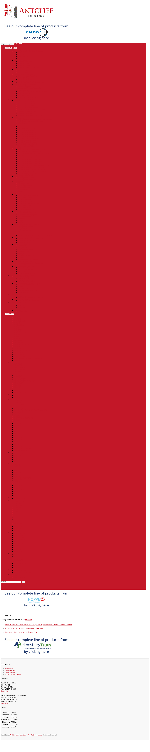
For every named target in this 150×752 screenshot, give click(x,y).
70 (19, 126)
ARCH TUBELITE (21, 357)
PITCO (16, 518)
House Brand (18, 435)
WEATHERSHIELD (21, 570)
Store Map (4, 691)
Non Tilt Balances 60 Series (28, 102)
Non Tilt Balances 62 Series (28, 108)
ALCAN (17, 327)
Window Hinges (24, 93)
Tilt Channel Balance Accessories (29, 151)
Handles (17, 69)
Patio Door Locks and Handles (29, 203)
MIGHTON (18, 480)
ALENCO (17, 331)
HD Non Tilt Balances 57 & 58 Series (31, 110)
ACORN (17, 317)
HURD (16, 441)
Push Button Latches (25, 226)
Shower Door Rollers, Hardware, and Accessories (35, 235)
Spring (16, 118)
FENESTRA (18, 401)
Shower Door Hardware (22, 234)
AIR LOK (17, 323)
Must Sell (21, 307)
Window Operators (24, 86)
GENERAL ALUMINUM (23, 418)
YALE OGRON (19, 578)
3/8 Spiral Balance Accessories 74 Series (32, 159)
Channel (17, 100)
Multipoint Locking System (27, 215)
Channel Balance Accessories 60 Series (31, 149)
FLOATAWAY (19, 405)
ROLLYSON (18, 528)
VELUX (17, 567)
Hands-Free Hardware (21, 277)
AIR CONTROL (20, 321)
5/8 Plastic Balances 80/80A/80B (29, 138)
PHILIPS (17, 516)
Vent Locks (22, 54)
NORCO (17, 491)
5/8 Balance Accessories (26, 157)
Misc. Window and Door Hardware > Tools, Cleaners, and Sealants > (38, 625)
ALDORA (18, 329)
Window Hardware (16, 50)
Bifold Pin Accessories (26, 256)
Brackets (21, 258)
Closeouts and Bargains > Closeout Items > (24, 628)
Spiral (16, 125)
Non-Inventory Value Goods (28, 285)
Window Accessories (21, 90)
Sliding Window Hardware (23, 75)
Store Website (10, 672)
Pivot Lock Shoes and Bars (27, 291)
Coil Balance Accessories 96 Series (30, 121)
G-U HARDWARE (21, 408)
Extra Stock (22, 305)
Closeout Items (19, 304)
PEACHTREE (19, 508)
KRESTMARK (19, 462)
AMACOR (18, 341)
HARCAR (18, 423)
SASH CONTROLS (21, 533)
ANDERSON (19, 355)
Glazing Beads (19, 176)
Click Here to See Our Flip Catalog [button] (13, 584)
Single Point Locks (24, 217)
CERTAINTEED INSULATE (24, 381)
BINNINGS (18, 372)
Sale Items (13, 309)
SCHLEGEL (18, 535)
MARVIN (17, 474)
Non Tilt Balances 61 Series (28, 106)
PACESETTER (19, 502)
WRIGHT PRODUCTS (22, 572)
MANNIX (17, 472)
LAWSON (18, 467)
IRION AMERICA (20, 450)
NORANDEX (19, 489)
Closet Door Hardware (22, 244)
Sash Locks (22, 52)
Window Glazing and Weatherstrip (22, 175)
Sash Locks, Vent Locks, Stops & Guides (28, 51)
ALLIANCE (18, 335)
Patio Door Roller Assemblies (28, 195)
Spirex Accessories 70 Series (28, 155)
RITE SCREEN (19, 526)
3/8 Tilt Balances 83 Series (27, 140)
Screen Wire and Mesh (26, 269)
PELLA (17, 510)
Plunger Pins (22, 248)
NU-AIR (17, 493)
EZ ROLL (17, 397)
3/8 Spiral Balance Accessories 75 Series (32, 161)
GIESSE (17, 420)
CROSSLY (18, 385)
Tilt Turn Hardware (25, 79)
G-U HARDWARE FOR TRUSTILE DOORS (30, 410)
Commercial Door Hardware (24, 237)
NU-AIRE (17, 495)
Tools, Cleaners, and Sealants (24, 280)
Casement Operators (25, 61)
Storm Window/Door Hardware (25, 81)
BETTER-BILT (19, 370)
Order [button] (42, 584)
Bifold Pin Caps (23, 252)
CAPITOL (18, 377)
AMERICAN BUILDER (23, 345)
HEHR (16, 427)
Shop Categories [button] (11, 48)
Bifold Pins (22, 246)
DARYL (17, 390)
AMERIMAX (19, 347)
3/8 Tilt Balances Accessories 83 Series (31, 167)
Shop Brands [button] (9, 314)
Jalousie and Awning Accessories (29, 88)
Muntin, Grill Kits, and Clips (28, 97)
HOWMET (18, 439)
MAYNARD (18, 476)
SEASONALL (19, 537)
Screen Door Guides (25, 207)
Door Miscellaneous (25, 242)
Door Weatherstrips (25, 185)
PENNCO (17, 512)
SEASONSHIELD (20, 539)
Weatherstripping (24, 183)
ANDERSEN (19, 353)
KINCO (17, 458)
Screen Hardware (24, 267)
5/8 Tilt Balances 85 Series (27, 142)
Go (23, 582)
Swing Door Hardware (22, 211)
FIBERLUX (18, 403)
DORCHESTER (20, 392)
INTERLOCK (19, 446)
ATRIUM (17, 361)
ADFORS (17, 319)
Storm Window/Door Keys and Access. (32, 83)
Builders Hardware (24, 230)
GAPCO (17, 414)
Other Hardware (15, 295)
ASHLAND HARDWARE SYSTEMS (28, 359)
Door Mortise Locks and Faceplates (30, 238)
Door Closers (22, 228)
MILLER (17, 482)
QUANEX (18, 523)
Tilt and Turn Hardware (22, 78)
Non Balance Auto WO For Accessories (32, 171)
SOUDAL (17, 547)
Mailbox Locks (23, 289)
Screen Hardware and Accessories (21, 265)
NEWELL (17, 487)
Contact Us (9, 668)
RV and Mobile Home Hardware (25, 299)
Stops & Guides (23, 56)
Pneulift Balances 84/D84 (27, 112)
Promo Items (22, 312)
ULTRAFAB (18, 560)
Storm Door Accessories (26, 232)
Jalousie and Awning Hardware (25, 85)
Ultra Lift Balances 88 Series (28, 144)
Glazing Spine (23, 189)
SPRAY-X (17, 549)
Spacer (20, 191)
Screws (20, 287)
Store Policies (10, 670)
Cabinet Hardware (20, 296)
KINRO (17, 460)
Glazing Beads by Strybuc (27, 180)
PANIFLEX (18, 506)
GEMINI (17, 416)
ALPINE (17, 337)
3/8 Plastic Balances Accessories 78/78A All (33, 165)
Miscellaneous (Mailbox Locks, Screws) (28, 283)
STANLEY (18, 551)
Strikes (20, 223)
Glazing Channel (24, 187)
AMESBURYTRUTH (22, 351)
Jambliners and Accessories (27, 173)
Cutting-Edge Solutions (18, 735)
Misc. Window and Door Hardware (22, 275)
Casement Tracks (24, 65)
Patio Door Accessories (26, 209)
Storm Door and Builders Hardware (26, 225)
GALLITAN (18, 412)
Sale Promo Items (20, 310)
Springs (20, 254)
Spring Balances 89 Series (27, 146)
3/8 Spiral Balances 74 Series (28, 132)
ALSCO (17, 339)
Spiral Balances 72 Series (27, 130)
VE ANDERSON (20, 563)
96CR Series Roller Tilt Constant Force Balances (35, 119)
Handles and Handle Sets (27, 213)
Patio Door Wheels (24, 199)
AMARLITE (18, 343)
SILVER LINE (19, 543)
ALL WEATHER (20, 333)
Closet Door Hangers (25, 250)
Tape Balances (23, 123)
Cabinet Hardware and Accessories (30, 297)
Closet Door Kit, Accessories (28, 260)
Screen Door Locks (25, 205)
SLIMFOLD (18, 545)
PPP (15, 520)
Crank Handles (23, 71)
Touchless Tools (23, 278)
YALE (16, 576)
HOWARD (18, 437)
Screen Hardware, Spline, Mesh (25, 266)
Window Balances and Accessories (22, 99)
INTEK (16, 444)
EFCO (16, 396)
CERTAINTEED (20, 379)
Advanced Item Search (13, 674)
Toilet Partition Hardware (23, 262)
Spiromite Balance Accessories (29, 163)
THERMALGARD (21, 555)
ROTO (16, 530)
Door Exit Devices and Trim (28, 240)
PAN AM (17, 504)
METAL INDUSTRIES (22, 478)
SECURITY (18, 541)
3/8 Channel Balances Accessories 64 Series (33, 153)
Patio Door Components (26, 273)
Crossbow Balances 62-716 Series (30, 116)
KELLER (17, 456)
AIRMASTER (19, 325)
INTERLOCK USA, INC (23, 448)
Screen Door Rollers (25, 197)
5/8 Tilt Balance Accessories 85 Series (31, 169)
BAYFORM (18, 364)
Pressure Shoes (23, 95)
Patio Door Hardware (21, 194)
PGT (15, 514)
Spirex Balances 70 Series (27, 128)
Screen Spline (23, 271)
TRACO (17, 557)
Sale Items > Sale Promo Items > (21, 632)
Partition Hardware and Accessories (30, 263)
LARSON (17, 465)
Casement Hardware (21, 60)
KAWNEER (18, 454)
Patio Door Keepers (25, 201)
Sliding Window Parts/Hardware (29, 76)
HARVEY (17, 425)
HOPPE (17, 431)
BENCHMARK (19, 368)
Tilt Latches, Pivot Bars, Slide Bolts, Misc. (33, 91)
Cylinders (21, 219)
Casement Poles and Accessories (29, 67)
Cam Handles (23, 73)
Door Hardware (15, 193)
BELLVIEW (18, 366)
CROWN (17, 387)
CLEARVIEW (19, 383)
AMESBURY (19, 349)
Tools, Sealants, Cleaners (27, 281)
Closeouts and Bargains (18, 302)
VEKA (16, 565)
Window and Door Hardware (28, 300)
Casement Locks (24, 63)
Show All (28, 620)
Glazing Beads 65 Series (26, 178)
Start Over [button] (35, 584)
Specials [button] (29, 584)
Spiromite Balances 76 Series (28, 136)
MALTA (17, 470)
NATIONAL (18, 485)
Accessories (18, 148)
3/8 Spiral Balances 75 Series (28, 134)
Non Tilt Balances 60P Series (28, 104)
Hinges (20, 221)
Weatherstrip (18, 182)
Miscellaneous (23, 293)
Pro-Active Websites (35, 735)
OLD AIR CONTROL (22, 498)
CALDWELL (19, 375)
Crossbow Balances (25, 114)
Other (20, 58)
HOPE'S (17, 429)
